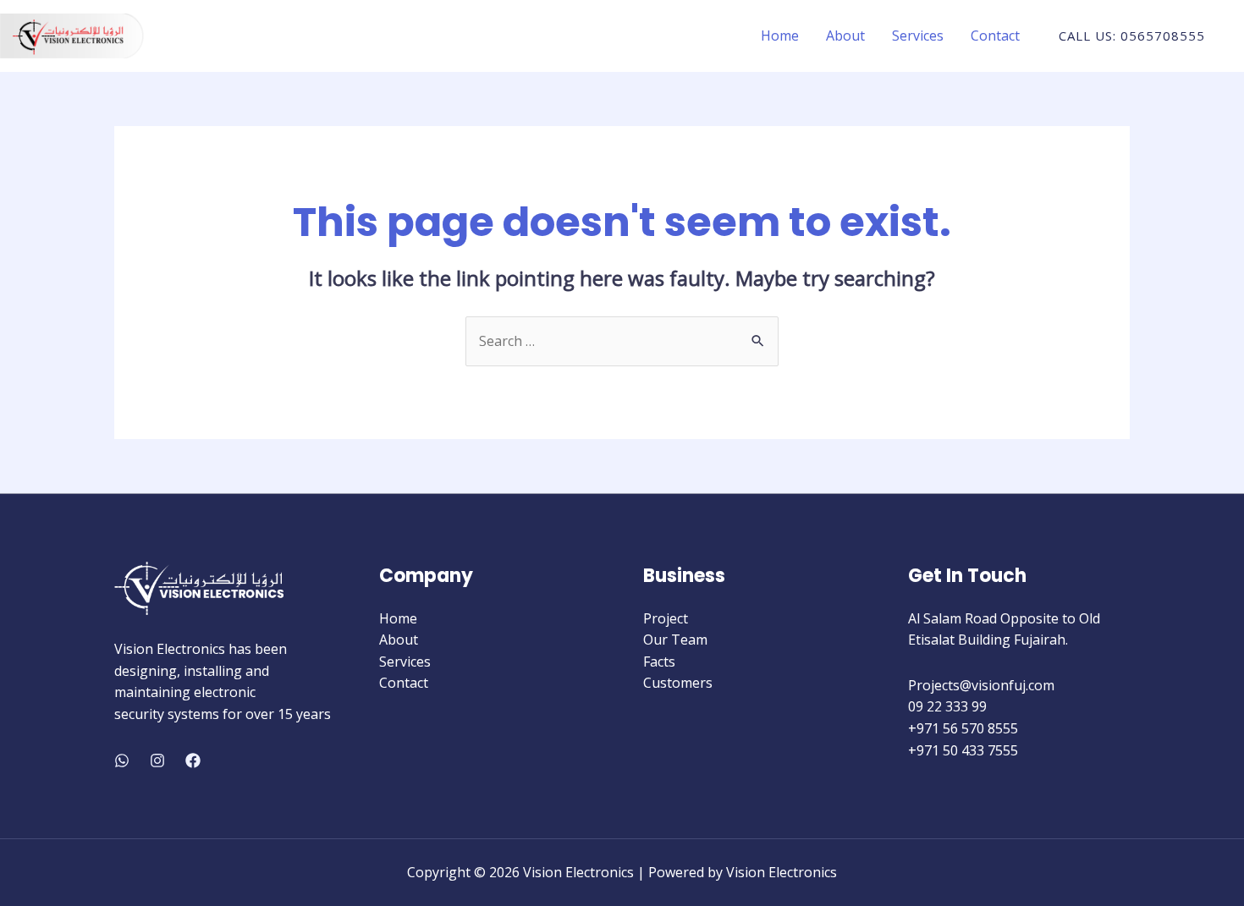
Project (665, 618)
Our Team (675, 639)
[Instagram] (157, 760)
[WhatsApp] (121, 760)
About (845, 35)
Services (918, 35)
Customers (678, 682)
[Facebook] (193, 760)
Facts (659, 661)
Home (780, 35)
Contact (995, 35)
